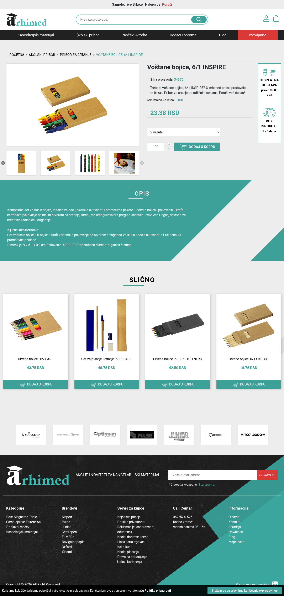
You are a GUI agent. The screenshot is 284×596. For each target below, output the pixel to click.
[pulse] (142, 435)
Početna (16, 55)
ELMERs (68, 537)
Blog (222, 35)
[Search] (199, 19)
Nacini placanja (128, 552)
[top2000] (253, 435)
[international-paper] (68, 435)
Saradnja (234, 527)
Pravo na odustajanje (132, 557)
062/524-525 (183, 517)
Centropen (69, 532)
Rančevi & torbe (134, 35)
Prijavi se (267, 475)
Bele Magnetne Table (21, 517)
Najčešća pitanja (129, 517)
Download (235, 532)
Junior (66, 527)
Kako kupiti (125, 547)
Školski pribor (88, 35)
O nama (233, 517)
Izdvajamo (257, 35)
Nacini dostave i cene (132, 537)
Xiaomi (67, 552)
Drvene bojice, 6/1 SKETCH (248, 359)
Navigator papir (73, 542)
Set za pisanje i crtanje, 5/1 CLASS (106, 359)
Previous (3, 163)
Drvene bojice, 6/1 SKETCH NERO (177, 359)
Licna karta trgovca (130, 542)
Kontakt (234, 522)
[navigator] (31, 435)
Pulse (66, 522)
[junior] (179, 435)
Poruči (167, 4)
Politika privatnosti (130, 522)
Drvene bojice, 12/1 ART (35, 359)
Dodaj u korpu (202, 147)
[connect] (216, 435)
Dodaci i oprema (183, 35)
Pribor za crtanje (75, 55)
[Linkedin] (275, 584)
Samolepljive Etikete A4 (23, 522)
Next (142, 163)
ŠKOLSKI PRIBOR (42, 55)
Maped (67, 517)
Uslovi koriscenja (129, 562)
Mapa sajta (236, 542)
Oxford (67, 547)
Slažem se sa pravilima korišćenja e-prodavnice (245, 590)
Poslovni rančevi (18, 527)
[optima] (105, 435)
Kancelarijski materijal (36, 35)
